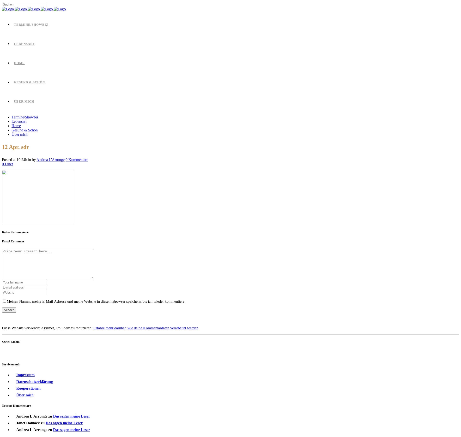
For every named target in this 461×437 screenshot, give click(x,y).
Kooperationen (28, 388)
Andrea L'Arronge (50, 160)
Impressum (25, 375)
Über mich (25, 395)
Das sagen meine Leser (71, 416)
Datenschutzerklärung (34, 382)
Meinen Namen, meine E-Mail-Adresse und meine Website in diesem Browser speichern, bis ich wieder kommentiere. (96, 301)
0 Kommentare (77, 160)
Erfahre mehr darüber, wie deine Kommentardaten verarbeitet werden (145, 328)
